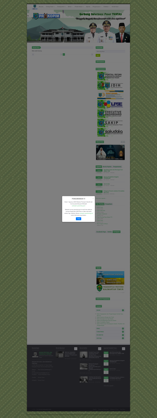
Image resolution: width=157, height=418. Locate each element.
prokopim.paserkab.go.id (78, 206)
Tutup (78, 218)
